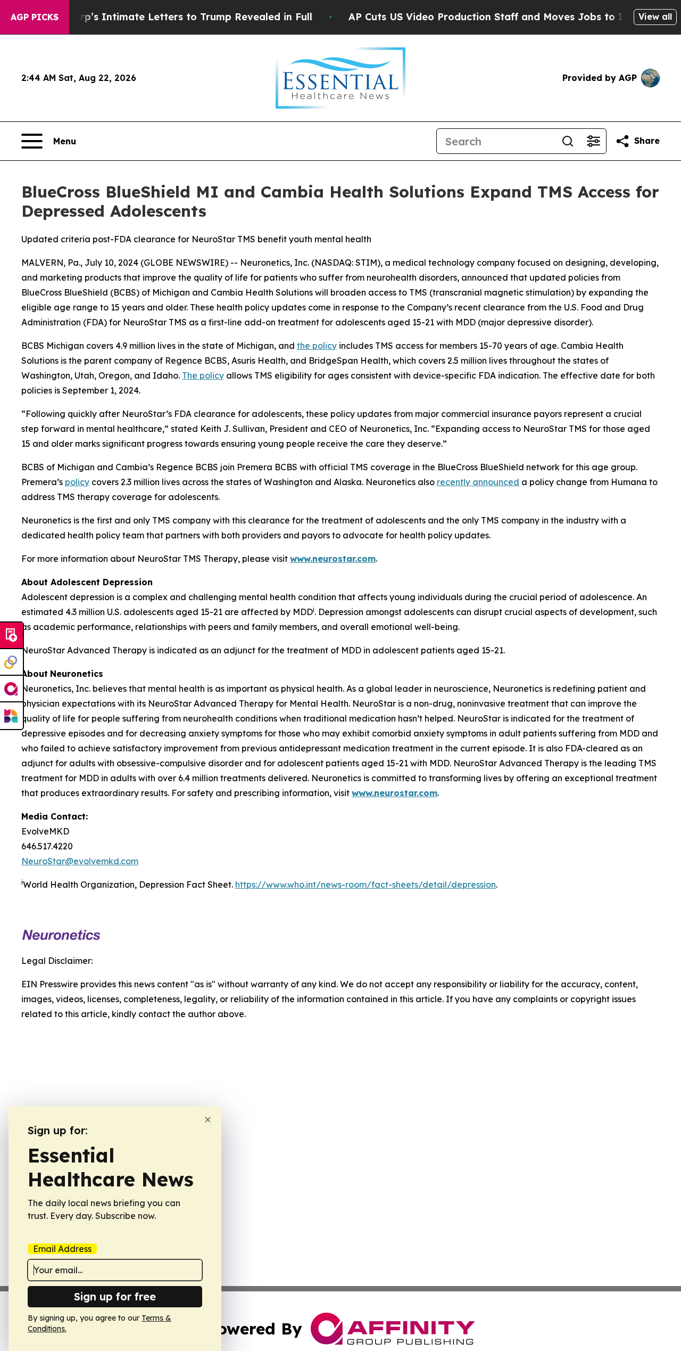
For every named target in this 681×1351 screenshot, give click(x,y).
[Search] (567, 141)
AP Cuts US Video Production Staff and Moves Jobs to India (496, 17)
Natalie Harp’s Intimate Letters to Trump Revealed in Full (169, 17)
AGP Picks (35, 17)
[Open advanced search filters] (593, 141)
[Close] (208, 1120)
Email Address (62, 1248)
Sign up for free (115, 1296)
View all (655, 16)
